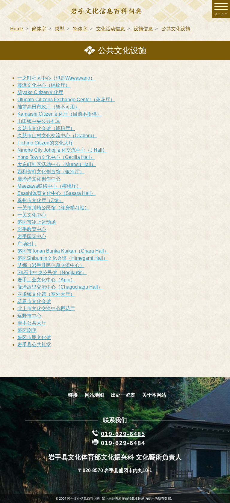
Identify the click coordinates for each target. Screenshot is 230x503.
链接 (73, 395)
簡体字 (39, 28)
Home (16, 28)
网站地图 (94, 395)
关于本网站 (154, 395)
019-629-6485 (123, 434)
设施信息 (143, 28)
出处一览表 (123, 395)
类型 (59, 28)
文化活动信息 (110, 28)
